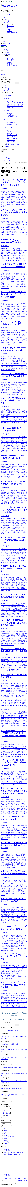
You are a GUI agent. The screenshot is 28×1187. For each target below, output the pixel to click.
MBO (5, 1143)
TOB (5, 1132)
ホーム (5, 157)
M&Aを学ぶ (7, 21)
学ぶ (7, 52)
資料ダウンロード (12, 135)
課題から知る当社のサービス (15, 104)
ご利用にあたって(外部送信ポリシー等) (15, 1178)
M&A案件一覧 (11, 122)
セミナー (9, 130)
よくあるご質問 (11, 141)
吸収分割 (6, 1142)
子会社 (5, 1138)
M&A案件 (6, 119)
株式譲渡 (6, 1130)
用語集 (7, 54)
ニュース (8, 50)
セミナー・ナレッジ (12, 32)
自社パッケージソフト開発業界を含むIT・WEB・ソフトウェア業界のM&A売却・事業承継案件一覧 (14, 1014)
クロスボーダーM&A (9, 1137)
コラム (5, 17)
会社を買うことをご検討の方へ (12, 1154)
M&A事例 (9, 29)
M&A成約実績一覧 (12, 116)
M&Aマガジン (11, 136)
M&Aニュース (8, 19)
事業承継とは (10, 133)
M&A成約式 (10, 115)
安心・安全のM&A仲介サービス (16, 102)
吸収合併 (6, 1135)
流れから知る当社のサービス (15, 106)
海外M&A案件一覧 (12, 124)
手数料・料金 (10, 107)
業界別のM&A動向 (12, 138)
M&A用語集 (7, 22)
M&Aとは (9, 131)
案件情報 (9, 31)
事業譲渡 (6, 1140)
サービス (9, 27)
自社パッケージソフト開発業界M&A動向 (14, 1019)
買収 (5, 1129)
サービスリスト (11, 101)
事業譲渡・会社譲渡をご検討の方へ (14, 1152)
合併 (5, 1133)
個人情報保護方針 (22, 1180)
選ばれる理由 (10, 26)
